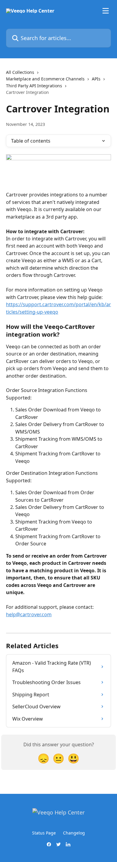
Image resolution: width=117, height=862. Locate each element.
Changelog (74, 833)
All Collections (20, 72)
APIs (96, 79)
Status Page (44, 833)
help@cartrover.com (29, 614)
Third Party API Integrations (34, 86)
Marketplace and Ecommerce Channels (45, 79)
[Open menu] (105, 10)
